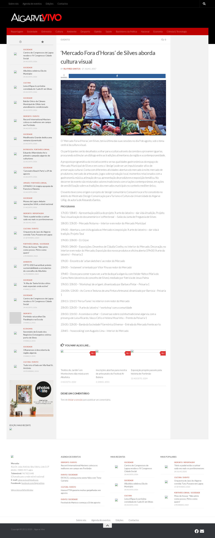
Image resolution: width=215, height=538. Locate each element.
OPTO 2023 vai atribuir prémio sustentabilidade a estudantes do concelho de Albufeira (37, 268)
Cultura (59, 31)
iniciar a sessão (75, 399)
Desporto (85, 31)
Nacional (145, 31)
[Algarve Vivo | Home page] (36, 17)
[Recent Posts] (20, 42)
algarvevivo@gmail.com (28, 480)
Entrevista (46, 31)
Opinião (98, 31)
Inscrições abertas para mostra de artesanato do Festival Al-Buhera (111, 373)
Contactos (62, 3)
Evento (65, 39)
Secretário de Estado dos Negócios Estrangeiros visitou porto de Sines (37, 334)
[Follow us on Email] (202, 531)
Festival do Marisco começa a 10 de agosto (80, 502)
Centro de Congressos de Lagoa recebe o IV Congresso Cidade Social (38, 55)
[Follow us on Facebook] (197, 531)
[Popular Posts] (42, 42)
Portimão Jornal (42, 149)
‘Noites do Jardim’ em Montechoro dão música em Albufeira (75, 373)
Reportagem (17, 31)
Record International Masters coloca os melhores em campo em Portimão (37, 122)
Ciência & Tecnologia (177, 31)
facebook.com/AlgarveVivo (33, 483)
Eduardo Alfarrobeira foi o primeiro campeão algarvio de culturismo (36, 155)
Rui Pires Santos (72, 69)
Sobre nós (14, 3)
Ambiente (71, 31)
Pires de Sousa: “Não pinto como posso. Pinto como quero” (35, 250)
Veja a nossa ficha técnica (22, 490)
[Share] (117, 76)
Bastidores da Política (126, 31)
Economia (158, 31)
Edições (49, 3)
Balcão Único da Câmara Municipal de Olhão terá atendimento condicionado (35, 104)
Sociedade (32, 31)
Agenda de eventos (32, 3)
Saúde (109, 31)
